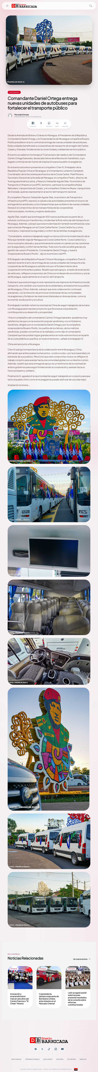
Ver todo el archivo (80, 959)
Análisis (83, 1059)
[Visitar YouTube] (62, 1049)
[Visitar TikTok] (49, 1049)
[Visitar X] (42, 1049)
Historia (59, 1059)
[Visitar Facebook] (35, 1049)
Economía (71, 1059)
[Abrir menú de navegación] (7, 5)
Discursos (47, 1059)
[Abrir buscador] (90, 5)
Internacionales (32, 1059)
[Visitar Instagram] (55, 1049)
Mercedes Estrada (21, 114)
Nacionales (17, 1059)
